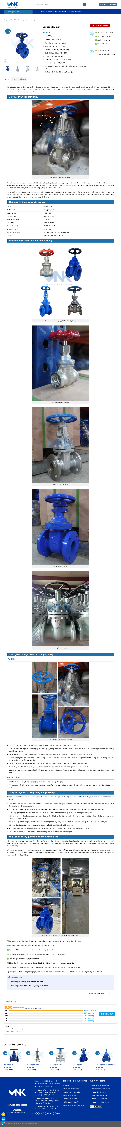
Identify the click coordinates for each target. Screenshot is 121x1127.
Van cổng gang (78, 1064)
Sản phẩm (58, 11)
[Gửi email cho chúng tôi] (41, 1113)
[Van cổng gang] (83, 1055)
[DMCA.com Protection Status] (96, 1106)
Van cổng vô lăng (17, 982)
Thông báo (78, 11)
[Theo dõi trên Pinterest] (47, 1113)
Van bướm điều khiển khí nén (101, 1089)
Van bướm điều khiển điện (100, 1085)
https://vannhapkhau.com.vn (17, 1113)
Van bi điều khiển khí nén (100, 1095)
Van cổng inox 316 (56, 1064)
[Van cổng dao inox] (37, 1055)
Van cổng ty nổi (16, 986)
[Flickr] (58, 1113)
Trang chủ (44, 11)
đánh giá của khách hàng (32, 1008)
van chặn (29, 183)
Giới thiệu (51, 11)
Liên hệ (71, 11)
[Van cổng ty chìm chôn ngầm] (106, 1055)
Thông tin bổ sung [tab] (19, 79)
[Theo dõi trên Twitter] (37, 1113)
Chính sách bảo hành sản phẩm (73, 1105)
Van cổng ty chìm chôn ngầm (105, 1064)
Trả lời (7, 1031)
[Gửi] (84, 4)
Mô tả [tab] (7, 79)
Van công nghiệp (23, 20)
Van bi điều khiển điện (99, 1092)
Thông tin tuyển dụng (70, 1098)
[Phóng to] (6, 61)
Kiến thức (65, 11)
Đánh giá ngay (107, 1014)
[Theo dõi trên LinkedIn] (51, 1113)
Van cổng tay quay (13, 87)
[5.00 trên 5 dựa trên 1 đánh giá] (66, 32)
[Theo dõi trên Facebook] (34, 1113)
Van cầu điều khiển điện (99, 1098)
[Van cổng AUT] (14, 1055)
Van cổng (32, 20)
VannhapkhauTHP (79, 797)
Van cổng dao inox (33, 1064)
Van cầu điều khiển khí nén (100, 1102)
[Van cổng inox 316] (60, 1055)
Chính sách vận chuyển (70, 1102)
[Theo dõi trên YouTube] (54, 1113)
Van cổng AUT (8, 1064)
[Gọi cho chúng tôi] (44, 1113)
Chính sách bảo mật (69, 1095)
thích (13, 1031)
